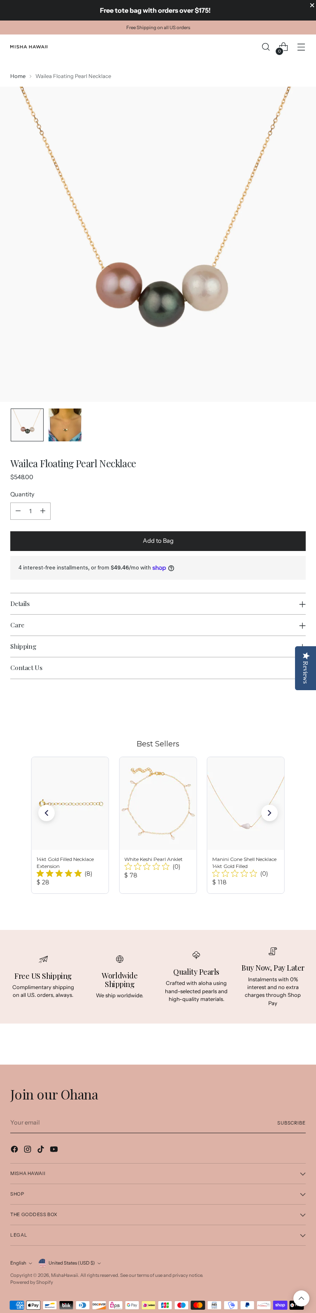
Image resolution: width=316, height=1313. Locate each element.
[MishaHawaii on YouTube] (55, 1150)
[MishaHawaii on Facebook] (15, 1150)
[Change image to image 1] (27, 425)
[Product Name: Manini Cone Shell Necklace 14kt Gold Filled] (246, 825)
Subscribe (291, 1123)
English (18, 1263)
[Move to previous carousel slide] (280, 708)
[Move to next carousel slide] (299, 707)
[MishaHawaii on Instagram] (28, 1150)
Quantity (22, 494)
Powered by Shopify (31, 1282)
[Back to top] (301, 1298)
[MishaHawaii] (28, 46)
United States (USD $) (72, 1263)
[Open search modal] (266, 47)
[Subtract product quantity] (18, 511)
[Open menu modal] (301, 47)
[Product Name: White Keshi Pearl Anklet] (158, 825)
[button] (46, 813)
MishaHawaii (64, 1275)
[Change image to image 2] (65, 425)
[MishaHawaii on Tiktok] (41, 1150)
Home (18, 76)
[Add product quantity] (42, 511)
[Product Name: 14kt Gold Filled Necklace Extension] (70, 825)
